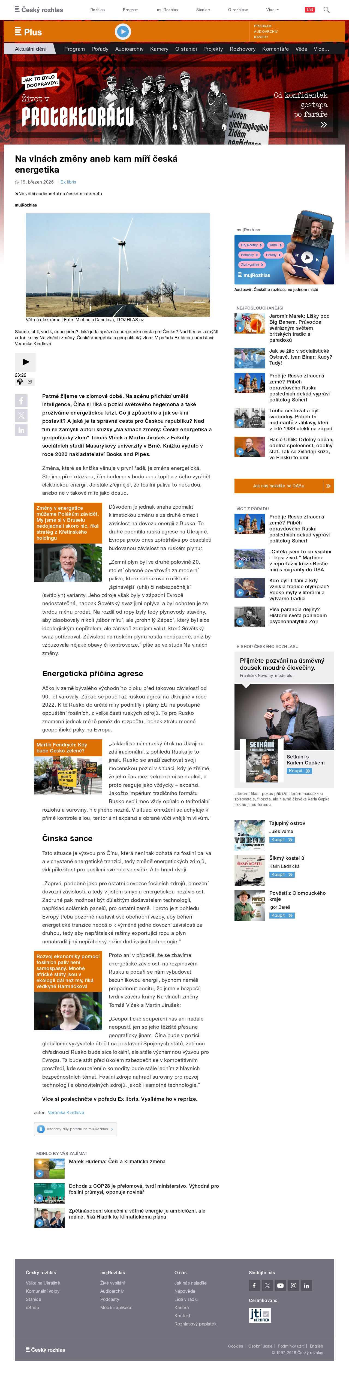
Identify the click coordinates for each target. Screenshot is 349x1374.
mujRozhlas (167, 10)
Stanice (203, 10)
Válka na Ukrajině (43, 1283)
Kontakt (182, 1315)
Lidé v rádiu (186, 1299)
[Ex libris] (174, 99)
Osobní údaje (260, 1346)
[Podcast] (20, 382)
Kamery (261, 37)
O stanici (186, 49)
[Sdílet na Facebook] (21, 400)
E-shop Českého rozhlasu (268, 646)
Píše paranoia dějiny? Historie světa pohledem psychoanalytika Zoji (298, 615)
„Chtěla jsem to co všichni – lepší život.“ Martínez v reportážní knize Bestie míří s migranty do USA (300, 560)
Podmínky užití (291, 1346)
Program (131, 10)
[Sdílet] (30, 382)
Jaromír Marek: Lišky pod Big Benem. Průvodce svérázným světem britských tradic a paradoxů (299, 328)
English (316, 1346)
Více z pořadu (253, 508)
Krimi (274, 245)
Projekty (213, 49)
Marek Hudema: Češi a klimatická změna (117, 1161)
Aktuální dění (30, 49)
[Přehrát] (25, 362)
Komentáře (275, 49)
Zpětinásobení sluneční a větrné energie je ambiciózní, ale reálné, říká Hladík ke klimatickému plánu (137, 1214)
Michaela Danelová (95, 319)
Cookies (235, 1346)
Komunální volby (42, 1291)
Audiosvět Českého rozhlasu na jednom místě (276, 289)
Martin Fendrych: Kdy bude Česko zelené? (62, 748)
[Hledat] (326, 10)
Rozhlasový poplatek (195, 1324)
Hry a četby (249, 245)
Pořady (100, 49)
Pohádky (247, 255)
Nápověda (184, 1291)
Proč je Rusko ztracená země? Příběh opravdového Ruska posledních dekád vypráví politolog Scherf (299, 388)
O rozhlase (238, 10)
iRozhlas (97, 10)
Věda (302, 49)
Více (321, 49)
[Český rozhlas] (39, 10)
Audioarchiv (266, 32)
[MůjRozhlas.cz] (26, 205)
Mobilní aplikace (116, 1307)
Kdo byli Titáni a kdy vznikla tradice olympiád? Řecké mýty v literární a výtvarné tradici (299, 589)
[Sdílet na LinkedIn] (21, 430)
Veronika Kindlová (66, 1112)
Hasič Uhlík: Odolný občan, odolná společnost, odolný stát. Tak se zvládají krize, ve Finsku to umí (301, 448)
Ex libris (68, 182)
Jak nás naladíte (190, 1283)
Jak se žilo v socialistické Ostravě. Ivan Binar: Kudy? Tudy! (300, 357)
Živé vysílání (250, 265)
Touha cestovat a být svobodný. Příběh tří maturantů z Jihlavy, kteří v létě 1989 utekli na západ (301, 419)
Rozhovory (243, 49)
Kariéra (181, 1307)
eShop (32, 1307)
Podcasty (109, 1299)
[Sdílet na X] (21, 415)
